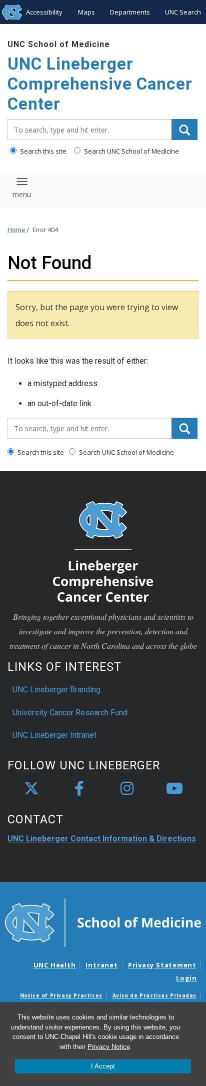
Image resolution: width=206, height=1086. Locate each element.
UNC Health (55, 964)
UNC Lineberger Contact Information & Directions (102, 838)
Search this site (42, 151)
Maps (86, 12)
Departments (130, 12)
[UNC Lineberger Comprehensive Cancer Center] (103, 551)
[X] (31, 789)
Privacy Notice (109, 1046)
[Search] (185, 129)
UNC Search (183, 12)
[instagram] (127, 789)
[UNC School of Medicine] (103, 921)
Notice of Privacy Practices (61, 995)
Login (186, 977)
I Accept (103, 1066)
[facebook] (79, 789)
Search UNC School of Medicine (130, 151)
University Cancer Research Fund (70, 712)
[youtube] (174, 789)
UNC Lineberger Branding (56, 689)
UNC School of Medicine (59, 44)
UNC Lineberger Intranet (54, 735)
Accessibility (44, 12)
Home (16, 230)
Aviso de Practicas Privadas (154, 995)
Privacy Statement (162, 964)
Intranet (102, 964)
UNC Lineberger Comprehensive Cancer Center (100, 83)
